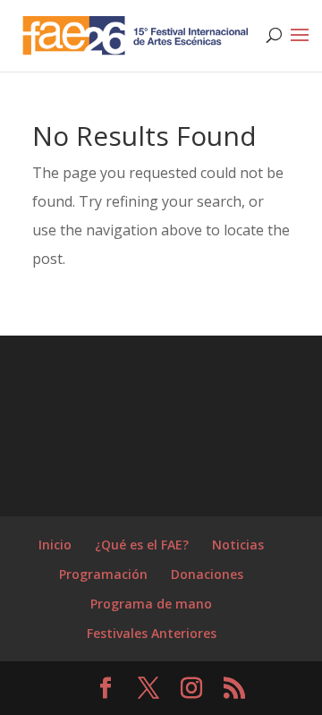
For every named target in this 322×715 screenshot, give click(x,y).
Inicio (55, 544)
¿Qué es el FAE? (142, 544)
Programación (103, 574)
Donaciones (207, 574)
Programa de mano (151, 603)
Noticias (238, 544)
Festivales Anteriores (151, 633)
